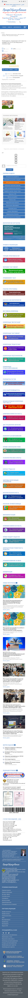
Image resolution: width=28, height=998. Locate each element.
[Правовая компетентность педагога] (14, 529)
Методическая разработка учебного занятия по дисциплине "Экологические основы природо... (13, 629)
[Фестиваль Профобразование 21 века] (14, 564)
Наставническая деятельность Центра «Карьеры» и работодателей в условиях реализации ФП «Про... (14, 706)
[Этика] (14, 450)
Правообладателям (6, 902)
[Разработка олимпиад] (14, 315)
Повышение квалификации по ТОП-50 (14, 756)
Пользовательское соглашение (9, 904)
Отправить (9, 169)
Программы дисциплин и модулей (12, 179)
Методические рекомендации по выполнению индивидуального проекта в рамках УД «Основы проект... (12, 602)
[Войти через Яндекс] (16, 160)
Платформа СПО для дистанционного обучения (14, 752)
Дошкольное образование (12, 205)
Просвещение (5, 923)
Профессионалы (6, 913)
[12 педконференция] (14, 575)
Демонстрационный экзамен (11, 757)
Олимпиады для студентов (8, 946)
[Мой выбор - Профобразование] (14, 293)
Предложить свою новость (8, 938)
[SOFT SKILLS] (14, 406)
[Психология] (14, 462)
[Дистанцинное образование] (14, 417)
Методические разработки (12, 176)
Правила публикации (7, 892)
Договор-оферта (6, 894)
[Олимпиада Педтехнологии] (14, 359)
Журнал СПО (5, 925)
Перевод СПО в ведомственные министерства (12, 763)
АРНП (3, 917)
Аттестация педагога (10, 759)
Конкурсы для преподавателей (9, 942)
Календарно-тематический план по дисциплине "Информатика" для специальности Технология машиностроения (20, 123)
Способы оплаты (6, 896)
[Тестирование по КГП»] (14, 553)
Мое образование (6, 919)
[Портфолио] (14, 518)
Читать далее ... (7, 609)
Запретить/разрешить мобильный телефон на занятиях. (13, 748)
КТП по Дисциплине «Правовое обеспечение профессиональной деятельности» (8, 136)
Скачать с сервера (11, 69)
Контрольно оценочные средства (12, 185)
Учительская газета (6, 915)
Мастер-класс (12, 199)
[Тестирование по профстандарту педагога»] (14, 540)
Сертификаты (5, 898)
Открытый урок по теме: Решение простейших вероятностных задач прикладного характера (13, 732)
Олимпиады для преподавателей (10, 940)
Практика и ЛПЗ (12, 194)
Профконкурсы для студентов (9, 944)
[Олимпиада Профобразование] (14, 372)
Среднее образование (12, 211)
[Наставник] (14, 271)
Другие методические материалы (12, 217)
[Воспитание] (14, 326)
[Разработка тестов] (14, 383)
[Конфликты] (14, 439)
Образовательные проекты (12, 202)
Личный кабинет (11, 21)
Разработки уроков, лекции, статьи (12, 191)
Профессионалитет (6, 911)
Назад (3, 32)
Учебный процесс (8, 754)
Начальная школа (12, 208)
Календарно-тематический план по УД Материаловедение (8, 123)
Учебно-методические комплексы (12, 188)
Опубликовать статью (7, 936)
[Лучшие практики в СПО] (14, 259)
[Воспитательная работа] (14, 304)
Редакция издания (6, 890)
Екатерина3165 (16, 77)
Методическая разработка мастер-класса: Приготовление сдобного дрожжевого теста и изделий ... (13, 680)
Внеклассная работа (12, 196)
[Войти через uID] (16, 155)
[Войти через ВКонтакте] (16, 157)
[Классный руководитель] (14, 394)
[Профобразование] (14, 248)
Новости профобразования (11, 750)
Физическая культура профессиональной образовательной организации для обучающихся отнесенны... (14, 654)
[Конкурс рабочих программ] (14, 282)
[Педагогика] (14, 348)
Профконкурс (5, 921)
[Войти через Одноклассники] (16, 162)
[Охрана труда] (14, 473)
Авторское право (6, 900)
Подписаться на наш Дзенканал (9, 934)
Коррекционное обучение (12, 214)
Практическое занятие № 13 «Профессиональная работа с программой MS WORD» (20, 137)
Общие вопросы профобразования (12, 760)
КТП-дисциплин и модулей (16, 75)
